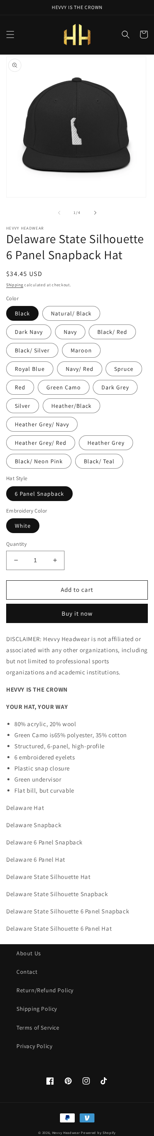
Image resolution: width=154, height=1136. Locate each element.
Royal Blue (30, 369)
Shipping (14, 284)
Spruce (123, 369)
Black (22, 313)
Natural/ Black (71, 313)
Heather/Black (71, 405)
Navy (70, 332)
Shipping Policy (36, 1008)
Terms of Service (38, 1027)
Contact (26, 971)
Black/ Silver (32, 350)
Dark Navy (29, 332)
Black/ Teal (99, 461)
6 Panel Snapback (39, 493)
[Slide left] (59, 213)
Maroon (81, 350)
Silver (22, 405)
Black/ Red (112, 332)
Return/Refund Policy (45, 990)
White (23, 525)
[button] (10, 34)
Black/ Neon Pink (39, 461)
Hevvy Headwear (66, 1132)
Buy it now (77, 613)
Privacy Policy (34, 1046)
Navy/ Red (80, 369)
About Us (28, 953)
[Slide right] (95, 213)
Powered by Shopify (98, 1132)
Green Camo (63, 387)
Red (20, 387)
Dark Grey (115, 387)
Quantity (16, 543)
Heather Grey (105, 442)
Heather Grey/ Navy (42, 424)
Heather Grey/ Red (41, 442)
